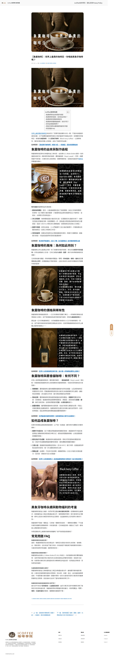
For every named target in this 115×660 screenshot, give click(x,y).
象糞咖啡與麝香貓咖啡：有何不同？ (57, 121)
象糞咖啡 (61, 598)
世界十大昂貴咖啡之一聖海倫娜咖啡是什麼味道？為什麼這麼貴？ (61, 459)
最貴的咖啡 (52, 598)
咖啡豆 (80, 159)
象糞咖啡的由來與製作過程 (54, 115)
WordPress (11, 653)
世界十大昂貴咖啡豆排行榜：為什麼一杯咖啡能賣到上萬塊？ (59, 371)
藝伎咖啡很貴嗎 (57, 598)
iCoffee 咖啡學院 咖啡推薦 (14, 3)
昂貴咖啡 (41, 598)
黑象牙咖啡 (70, 598)
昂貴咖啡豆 (45, 598)
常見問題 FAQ (50, 128)
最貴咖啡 (48, 598)
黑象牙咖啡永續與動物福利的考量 (56, 126)
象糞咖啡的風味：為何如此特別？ (56, 117)
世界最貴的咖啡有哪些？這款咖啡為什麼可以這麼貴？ (57, 416)
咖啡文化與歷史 (50, 63)
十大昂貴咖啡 (33, 598)
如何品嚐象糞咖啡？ (52, 124)
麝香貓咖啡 (65, 598)
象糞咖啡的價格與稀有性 (54, 119)
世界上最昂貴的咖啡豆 (39, 133)
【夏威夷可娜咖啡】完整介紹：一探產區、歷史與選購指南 (58, 145)
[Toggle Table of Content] (67, 112)
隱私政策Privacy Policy (94, 3)
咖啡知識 (54, 63)
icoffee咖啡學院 (79, 3)
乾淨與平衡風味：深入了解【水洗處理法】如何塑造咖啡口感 (59, 241)
